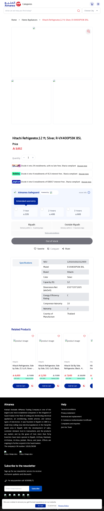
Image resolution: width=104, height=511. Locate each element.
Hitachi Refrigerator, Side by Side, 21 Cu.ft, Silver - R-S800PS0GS (23, 367)
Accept (40, 506)
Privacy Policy (63, 506)
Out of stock (52, 241)
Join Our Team (66, 427)
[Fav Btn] (33, 336)
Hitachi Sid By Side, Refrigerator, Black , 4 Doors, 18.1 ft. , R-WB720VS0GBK (73, 367)
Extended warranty (26, 201)
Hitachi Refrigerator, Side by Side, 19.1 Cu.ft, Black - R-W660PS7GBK (49, 367)
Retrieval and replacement (71, 416)
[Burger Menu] (98, 4)
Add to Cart (20, 386)
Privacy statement (68, 413)
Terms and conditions (52, 233)
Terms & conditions (68, 409)
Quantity (16, 158)
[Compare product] (32, 386)
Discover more (82, 166)
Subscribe (35, 488)
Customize (52, 506)
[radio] (26, 212)
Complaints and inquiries (70, 424)
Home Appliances (29, 20)
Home (14, 20)
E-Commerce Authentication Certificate (76, 420)
